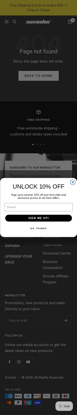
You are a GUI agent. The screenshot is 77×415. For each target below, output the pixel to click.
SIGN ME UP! (38, 218)
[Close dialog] (72, 182)
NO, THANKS (38, 228)
